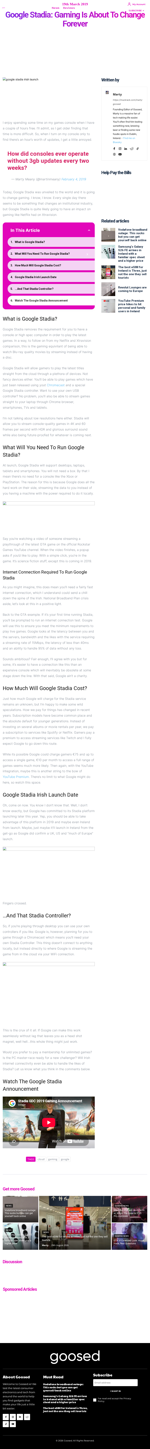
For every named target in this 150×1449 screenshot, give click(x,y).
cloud (41, 1159)
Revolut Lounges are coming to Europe (132, 289)
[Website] (114, 153)
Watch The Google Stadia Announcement (41, 300)
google (65, 1159)
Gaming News (122, 1206)
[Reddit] (131, 147)
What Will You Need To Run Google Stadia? (42, 253)
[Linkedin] (125, 147)
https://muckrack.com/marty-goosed (128, 102)
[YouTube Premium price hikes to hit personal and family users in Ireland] (108, 306)
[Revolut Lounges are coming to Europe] (108, 289)
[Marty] (107, 123)
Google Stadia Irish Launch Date (35, 277)
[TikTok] (137, 147)
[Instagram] (120, 147)
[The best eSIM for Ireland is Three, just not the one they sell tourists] (108, 272)
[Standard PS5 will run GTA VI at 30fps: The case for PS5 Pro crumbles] (129, 1209)
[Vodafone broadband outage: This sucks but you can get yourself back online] (108, 235)
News (9, 1206)
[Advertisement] (124, 198)
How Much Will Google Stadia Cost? (38, 265)
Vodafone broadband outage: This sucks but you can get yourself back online (132, 235)
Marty (117, 94)
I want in (115, 1391)
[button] (82, 7)
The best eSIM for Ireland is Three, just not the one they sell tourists (132, 272)
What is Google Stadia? (30, 242)
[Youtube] (120, 153)
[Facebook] (114, 147)
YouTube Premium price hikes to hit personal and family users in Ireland (131, 306)
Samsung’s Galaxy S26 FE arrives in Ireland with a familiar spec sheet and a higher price (131, 253)
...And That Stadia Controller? (34, 288)
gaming (52, 1159)
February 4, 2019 (74, 179)
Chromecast (56, 385)
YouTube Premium (16, 777)
